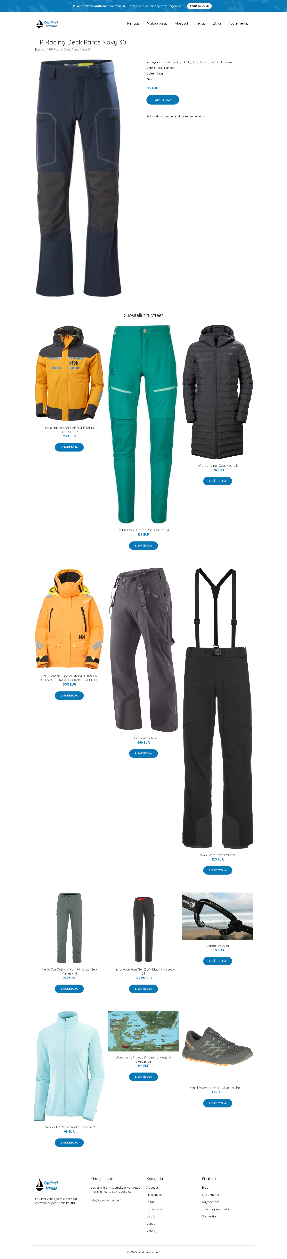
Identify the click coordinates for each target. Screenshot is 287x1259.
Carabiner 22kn (218, 946)
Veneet (151, 1223)
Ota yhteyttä (210, 1195)
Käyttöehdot (210, 1202)
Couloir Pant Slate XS (143, 738)
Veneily (151, 1231)
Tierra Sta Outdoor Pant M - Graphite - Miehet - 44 (69, 971)
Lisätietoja (162, 99)
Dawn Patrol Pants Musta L (218, 855)
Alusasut (181, 23)
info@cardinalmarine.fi (106, 1200)
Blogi (217, 23)
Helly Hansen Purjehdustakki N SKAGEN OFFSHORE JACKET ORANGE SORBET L (69, 678)
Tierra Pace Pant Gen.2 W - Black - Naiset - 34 (143, 971)
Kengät (133, 23)
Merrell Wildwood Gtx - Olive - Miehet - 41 (217, 1088)
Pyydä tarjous (199, 5)
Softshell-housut (221, 62)
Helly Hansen (200, 62)
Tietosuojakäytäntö (215, 1209)
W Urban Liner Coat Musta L (218, 466)
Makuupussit (157, 23)
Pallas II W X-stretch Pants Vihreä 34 (143, 530)
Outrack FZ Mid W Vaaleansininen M (69, 1127)
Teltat (200, 23)
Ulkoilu (186, 62)
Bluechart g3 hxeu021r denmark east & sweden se (143, 1059)
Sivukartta (209, 1216)
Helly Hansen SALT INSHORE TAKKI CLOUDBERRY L (69, 430)
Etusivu (40, 49)
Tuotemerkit (238, 23)
